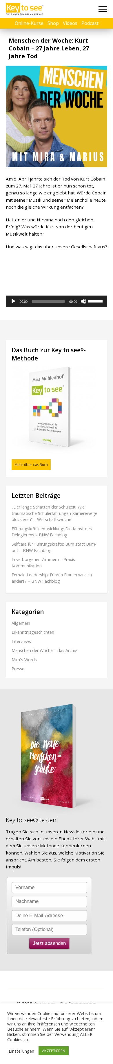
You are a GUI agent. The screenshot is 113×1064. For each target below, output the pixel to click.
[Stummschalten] (83, 301)
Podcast (90, 23)
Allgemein (21, 623)
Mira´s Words (24, 659)
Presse (18, 668)
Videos (70, 23)
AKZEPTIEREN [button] (53, 1050)
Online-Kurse (29, 23)
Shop (53, 23)
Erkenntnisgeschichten (33, 632)
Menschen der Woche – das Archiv (44, 650)
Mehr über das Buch (31, 464)
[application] (56, 301)
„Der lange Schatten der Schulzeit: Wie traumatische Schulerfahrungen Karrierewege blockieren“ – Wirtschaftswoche (54, 513)
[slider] (96, 301)
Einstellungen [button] (21, 1051)
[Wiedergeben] (13, 301)
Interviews (21, 641)
